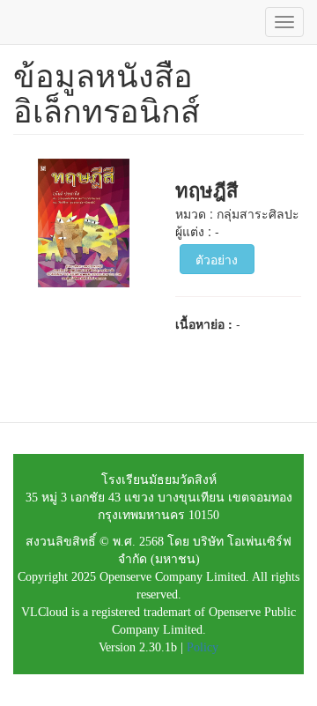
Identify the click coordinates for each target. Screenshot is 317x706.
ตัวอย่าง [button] (216, 259)
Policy (202, 647)
